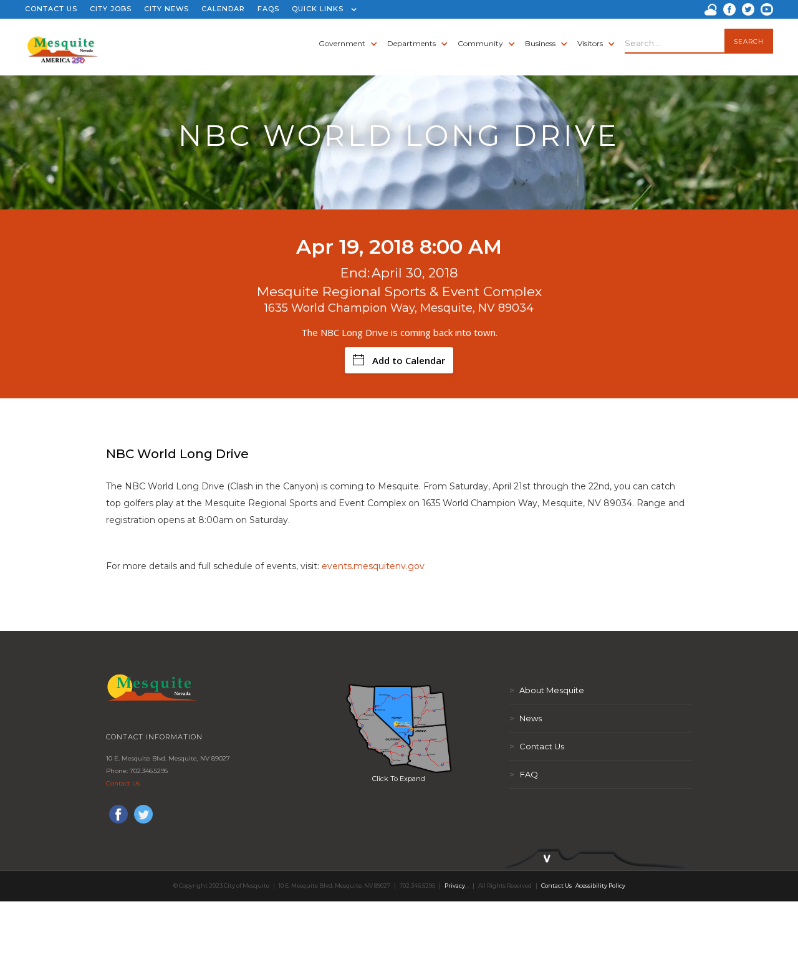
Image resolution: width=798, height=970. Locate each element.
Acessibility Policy (600, 885)
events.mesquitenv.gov (373, 566)
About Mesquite (546, 690)
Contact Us (123, 783)
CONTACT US (51, 8)
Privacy (455, 885)
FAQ (523, 774)
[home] (62, 44)
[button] (321, 9)
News (525, 718)
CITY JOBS (111, 8)
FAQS (268, 8)
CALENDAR (223, 8)
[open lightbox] (399, 728)
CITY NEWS (166, 8)
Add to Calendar (408, 360)
